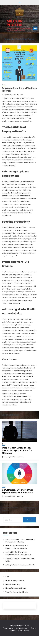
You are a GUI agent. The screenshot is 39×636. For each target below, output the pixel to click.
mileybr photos (15, 23)
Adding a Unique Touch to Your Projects (20, 565)
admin (21, 95)
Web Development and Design (16, 592)
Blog (3, 85)
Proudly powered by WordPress (15, 628)
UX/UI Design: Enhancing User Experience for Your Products (17, 491)
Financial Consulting (12, 584)
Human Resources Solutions (15, 588)
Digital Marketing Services (15, 580)
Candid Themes (23, 631)
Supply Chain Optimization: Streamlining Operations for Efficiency (17, 450)
